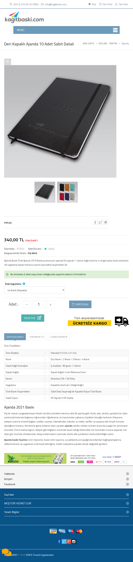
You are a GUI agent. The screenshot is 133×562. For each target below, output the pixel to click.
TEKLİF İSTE (30, 318)
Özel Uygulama (15, 284)
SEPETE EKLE (81, 304)
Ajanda (125, 43)
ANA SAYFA (88, 43)
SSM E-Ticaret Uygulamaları (40, 555)
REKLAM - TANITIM (108, 43)
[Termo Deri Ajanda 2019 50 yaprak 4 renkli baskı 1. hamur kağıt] (44, 192)
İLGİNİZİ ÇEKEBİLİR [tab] (58, 336)
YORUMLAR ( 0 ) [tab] (37, 336)
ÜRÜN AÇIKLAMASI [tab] (15, 336)
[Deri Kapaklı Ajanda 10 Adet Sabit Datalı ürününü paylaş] (95, 222)
